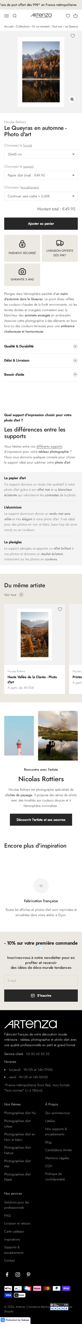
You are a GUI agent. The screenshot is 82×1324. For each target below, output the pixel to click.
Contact (9, 1260)
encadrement (30, 187)
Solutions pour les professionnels (16, 1205)
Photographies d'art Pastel (17, 1177)
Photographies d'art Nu (20, 1112)
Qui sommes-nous (57, 1112)
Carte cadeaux (14, 1231)
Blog (48, 1142)
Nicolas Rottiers (15, 122)
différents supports (49, 446)
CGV (48, 1166)
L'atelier (50, 1120)
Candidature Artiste (58, 1150)
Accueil (8, 26)
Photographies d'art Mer (17, 1164)
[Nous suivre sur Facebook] (7, 1274)
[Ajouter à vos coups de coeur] (73, 36)
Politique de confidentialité (55, 1176)
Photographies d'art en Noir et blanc (19, 1137)
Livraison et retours (17, 1223)
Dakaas (25, 1320)
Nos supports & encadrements (56, 1131)
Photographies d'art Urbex (17, 1123)
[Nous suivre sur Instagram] (18, 1274)
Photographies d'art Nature (17, 1150)
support (28, 166)
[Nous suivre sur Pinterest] (28, 1274)
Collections (23, 26)
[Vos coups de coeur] (68, 16)
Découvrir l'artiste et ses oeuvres (41, 819)
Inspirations (12, 1239)
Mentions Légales (57, 1158)
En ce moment (40, 26)
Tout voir (57, 26)
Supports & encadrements (13, 1250)
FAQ (7, 1215)
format (27, 145)
